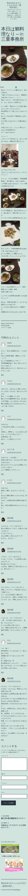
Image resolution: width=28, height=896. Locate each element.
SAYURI (7, 325)
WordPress (17, 889)
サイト (3, 792)
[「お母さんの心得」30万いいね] (14, 865)
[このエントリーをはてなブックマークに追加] (16, 87)
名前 (3, 774)
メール (4, 783)
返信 (2, 375)
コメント (4, 756)
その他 (9, 327)
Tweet (2, 87)
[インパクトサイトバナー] (10, 849)
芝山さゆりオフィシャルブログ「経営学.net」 (14, 5)
